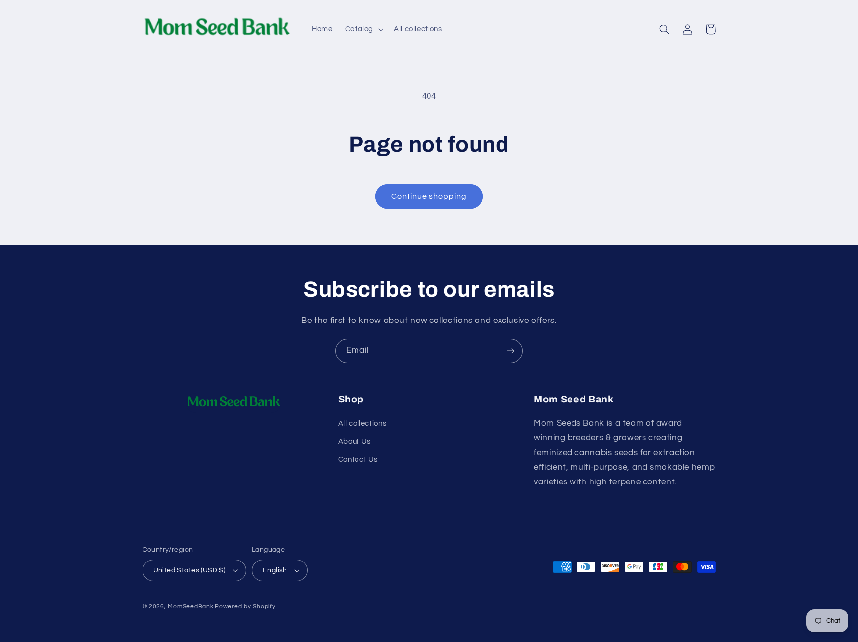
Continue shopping (429, 196)
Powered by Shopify (245, 606)
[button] (363, 29)
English (275, 570)
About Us (354, 441)
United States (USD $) (189, 570)
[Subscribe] (511, 351)
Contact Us (358, 459)
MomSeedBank (190, 606)
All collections (362, 423)
